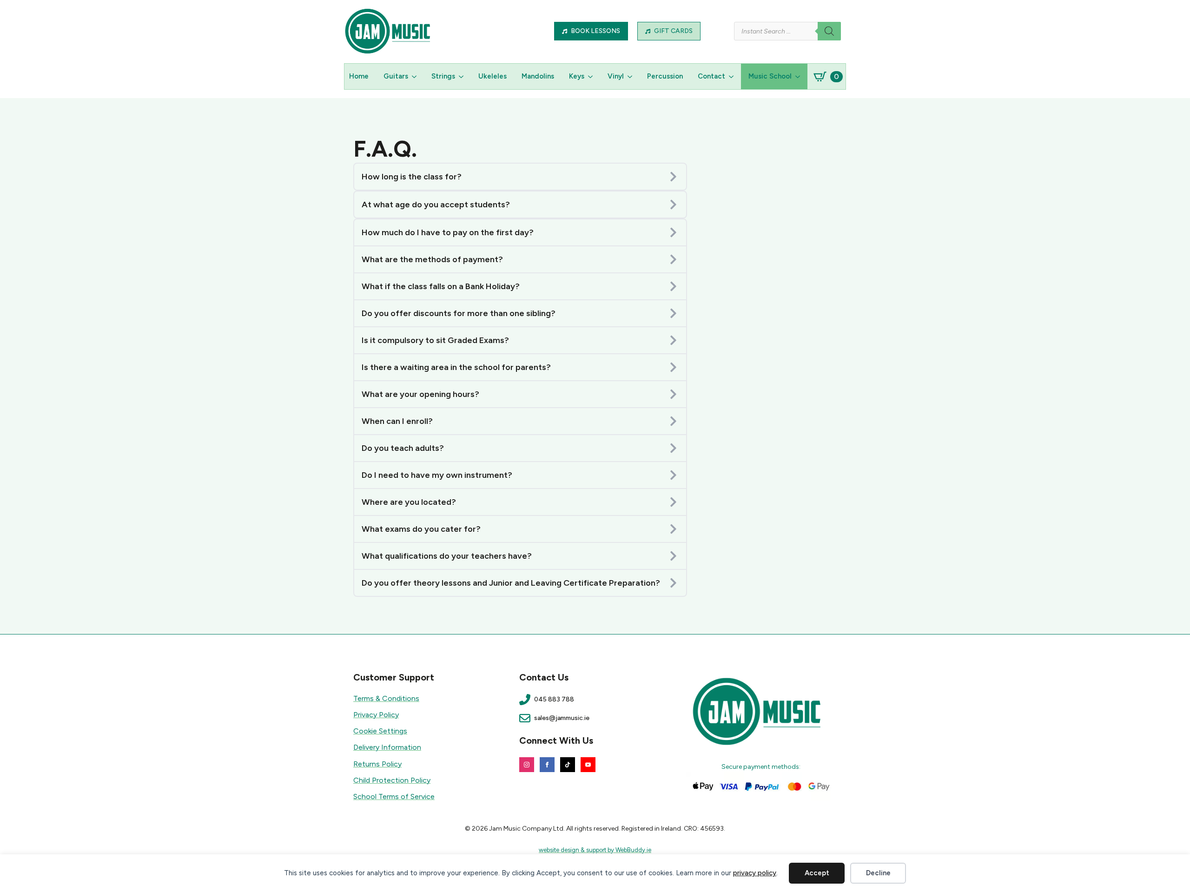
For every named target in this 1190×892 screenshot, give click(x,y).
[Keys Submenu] (592, 76)
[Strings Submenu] (463, 76)
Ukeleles (492, 76)
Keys (576, 76)
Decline (878, 873)
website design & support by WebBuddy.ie (595, 849)
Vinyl (616, 76)
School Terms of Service (394, 796)
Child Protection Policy (391, 780)
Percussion (665, 76)
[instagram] (526, 764)
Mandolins (538, 76)
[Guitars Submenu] (416, 76)
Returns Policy (377, 764)
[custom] (567, 764)
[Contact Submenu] (733, 76)
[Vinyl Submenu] (632, 76)
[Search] (829, 31)
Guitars (395, 76)
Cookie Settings (380, 731)
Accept (817, 873)
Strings (443, 76)
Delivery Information (387, 747)
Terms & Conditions (386, 698)
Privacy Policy (376, 714)
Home (359, 76)
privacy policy (754, 873)
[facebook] (547, 764)
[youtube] (588, 764)
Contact (711, 76)
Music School (770, 76)
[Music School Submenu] (799, 76)
